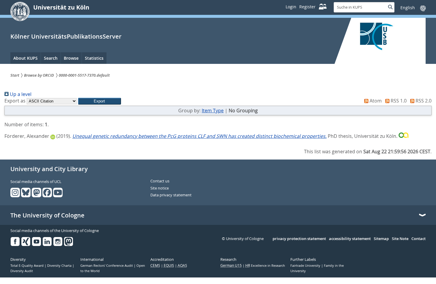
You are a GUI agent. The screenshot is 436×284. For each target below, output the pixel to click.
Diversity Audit (21, 271)
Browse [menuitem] (71, 58)
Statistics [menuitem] (94, 58)
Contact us (159, 181)
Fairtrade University (305, 266)
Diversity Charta (59, 266)
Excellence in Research (265, 266)
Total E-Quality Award (27, 266)
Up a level (20, 94)
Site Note (400, 238)
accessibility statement (350, 238)
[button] (99, 101)
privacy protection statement (299, 238)
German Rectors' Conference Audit (107, 266)
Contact (418, 238)
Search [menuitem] (51, 58)
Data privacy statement (171, 195)
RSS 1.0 (398, 100)
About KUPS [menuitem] (25, 58)
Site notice (159, 188)
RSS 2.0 (423, 100)
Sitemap (381, 238)
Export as (15, 100)
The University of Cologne (47, 215)
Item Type (213, 110)
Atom (375, 100)
